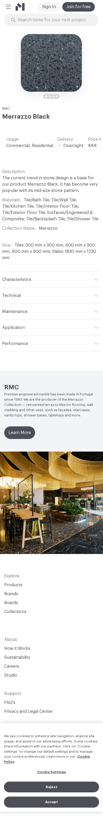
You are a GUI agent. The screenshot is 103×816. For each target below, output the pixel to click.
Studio (10, 675)
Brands (11, 594)
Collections (15, 612)
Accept (51, 802)
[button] (8, 7)
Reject (51, 787)
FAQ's (9, 702)
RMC (6, 108)
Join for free (79, 7)
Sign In (49, 7)
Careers (11, 666)
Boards (11, 603)
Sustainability (17, 657)
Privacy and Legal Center (28, 711)
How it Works (17, 648)
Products (13, 585)
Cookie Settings (51, 772)
